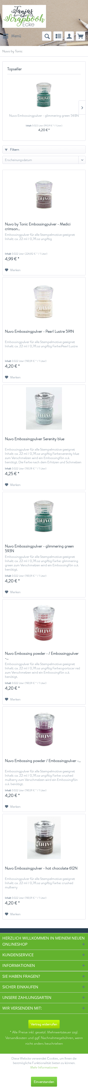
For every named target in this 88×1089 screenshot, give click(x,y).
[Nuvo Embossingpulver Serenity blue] (44, 408)
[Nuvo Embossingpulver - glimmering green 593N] (44, 94)
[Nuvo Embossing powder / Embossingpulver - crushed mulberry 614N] (44, 730)
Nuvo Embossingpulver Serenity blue (34, 439)
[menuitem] (11, 36)
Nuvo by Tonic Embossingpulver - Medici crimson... (37, 226)
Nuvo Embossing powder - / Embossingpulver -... (42, 656)
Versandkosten (16, 1037)
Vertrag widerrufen (44, 1024)
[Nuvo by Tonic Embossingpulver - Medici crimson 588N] (44, 193)
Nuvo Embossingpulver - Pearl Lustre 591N (39, 331)
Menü (16, 36)
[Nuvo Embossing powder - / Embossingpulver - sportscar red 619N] (44, 623)
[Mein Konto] (69, 36)
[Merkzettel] (58, 36)
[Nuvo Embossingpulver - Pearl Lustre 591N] (44, 301)
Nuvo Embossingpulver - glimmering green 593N (44, 115)
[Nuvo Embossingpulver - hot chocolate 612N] (44, 837)
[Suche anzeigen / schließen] (46, 36)
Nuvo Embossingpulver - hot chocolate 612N (41, 868)
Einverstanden (44, 1081)
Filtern (14, 149)
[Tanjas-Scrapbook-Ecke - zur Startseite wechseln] (24, 16)
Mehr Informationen (44, 1067)
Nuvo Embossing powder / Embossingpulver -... (43, 760)
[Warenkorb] (80, 36)
